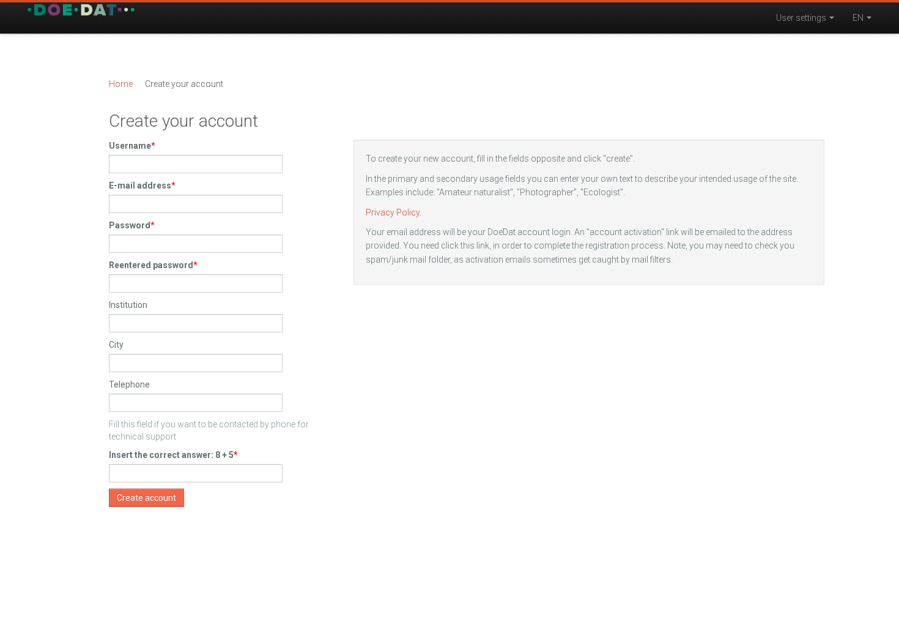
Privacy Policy (393, 212)
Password (129, 225)
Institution (128, 305)
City (116, 345)
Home (121, 84)
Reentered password (151, 265)
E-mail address (140, 185)
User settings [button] (802, 18)
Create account (146, 498)
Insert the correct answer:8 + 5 (171, 455)
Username (130, 146)
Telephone (129, 384)
